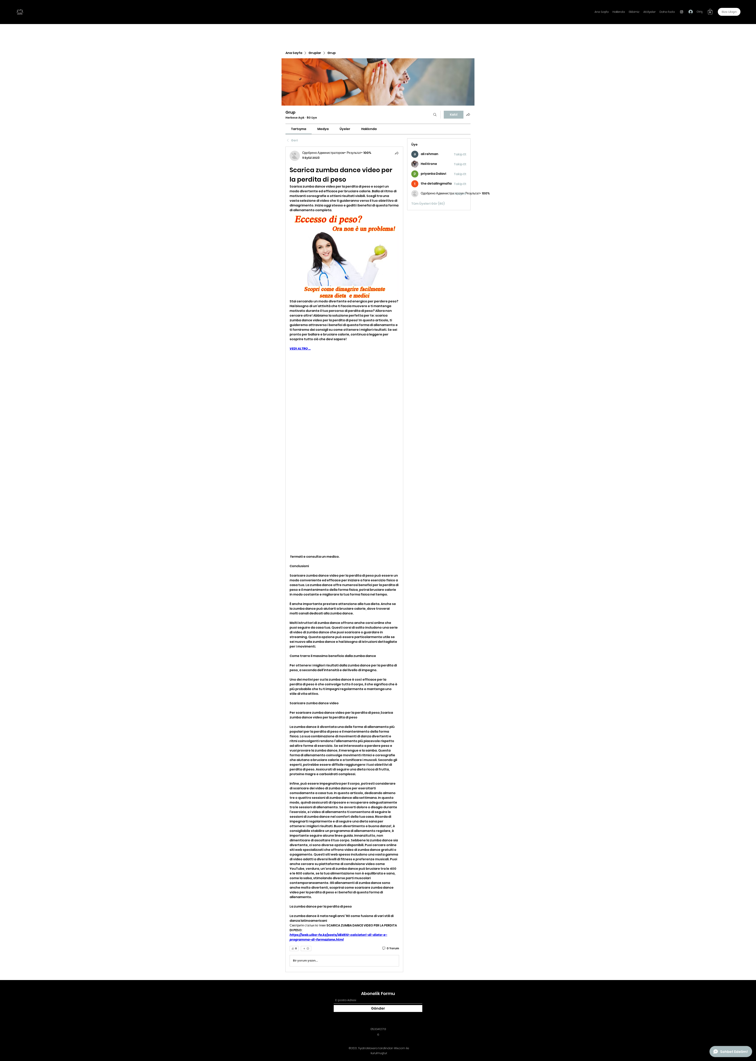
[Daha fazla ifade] (306, 948)
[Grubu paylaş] (468, 114)
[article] (344, 559)
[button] (710, 12)
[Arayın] (435, 115)
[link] (298, 129)
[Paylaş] (396, 153)
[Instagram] (682, 12)
